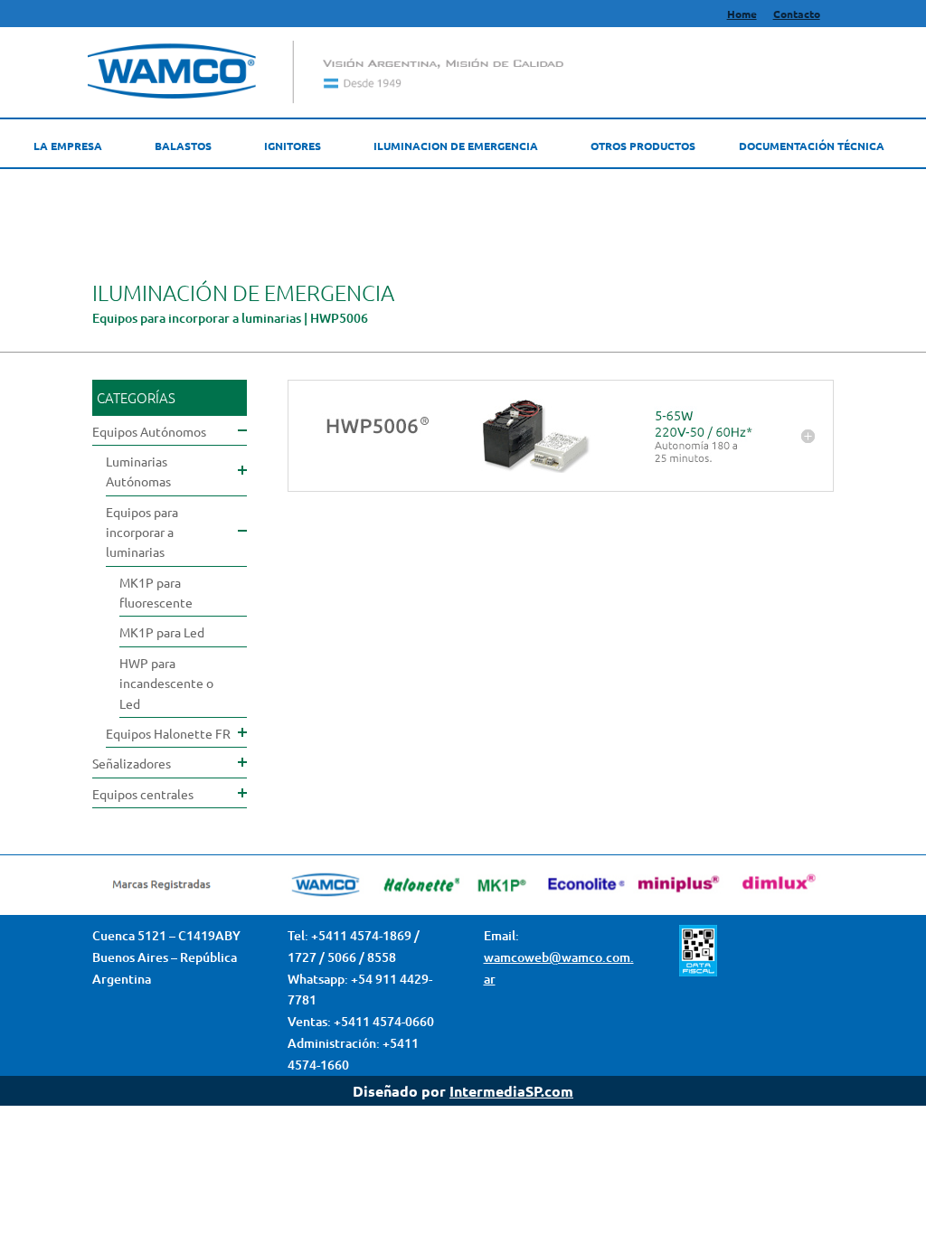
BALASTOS (183, 145)
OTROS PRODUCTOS (643, 145)
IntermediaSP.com (511, 1090)
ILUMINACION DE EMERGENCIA (455, 145)
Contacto (796, 14)
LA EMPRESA (67, 145)
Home (742, 14)
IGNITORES (292, 145)
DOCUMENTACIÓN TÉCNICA (811, 145)
